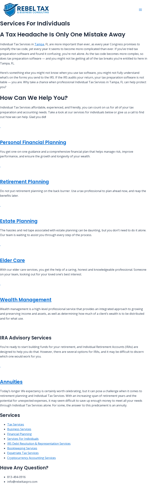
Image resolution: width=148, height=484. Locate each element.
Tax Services (15, 424)
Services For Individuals (23, 439)
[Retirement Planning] (0, 166)
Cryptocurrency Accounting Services (31, 458)
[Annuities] (0, 366)
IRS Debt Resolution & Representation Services (39, 444)
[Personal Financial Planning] (0, 126)
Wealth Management (25, 299)
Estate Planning (19, 221)
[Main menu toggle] (140, 10)
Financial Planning (19, 434)
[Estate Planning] (0, 205)
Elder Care (12, 260)
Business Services (19, 429)
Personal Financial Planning (33, 142)
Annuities (11, 382)
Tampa (39, 44)
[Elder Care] (0, 244)
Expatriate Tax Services (23, 453)
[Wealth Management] (0, 284)
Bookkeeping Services (22, 448)
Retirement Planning (24, 181)
